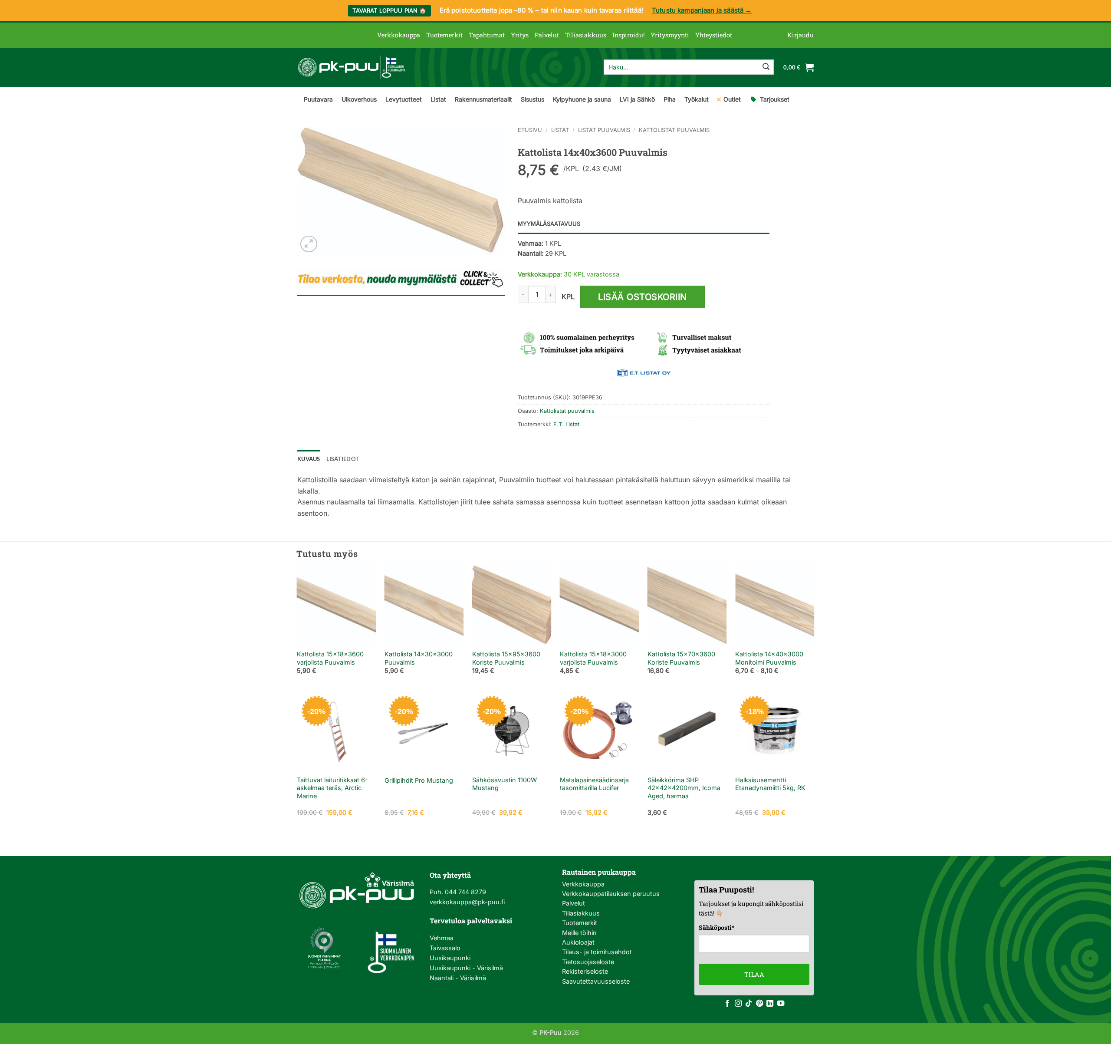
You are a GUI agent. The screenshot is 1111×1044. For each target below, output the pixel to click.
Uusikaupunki (450, 958)
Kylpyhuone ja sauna (582, 99)
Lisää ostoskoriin (642, 297)
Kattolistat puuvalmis (674, 130)
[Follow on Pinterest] (759, 1004)
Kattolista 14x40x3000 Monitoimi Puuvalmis (769, 658)
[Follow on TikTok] (748, 1004)
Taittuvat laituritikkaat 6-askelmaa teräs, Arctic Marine (332, 788)
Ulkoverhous (359, 99)
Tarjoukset (774, 99)
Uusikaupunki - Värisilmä (466, 968)
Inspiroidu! (628, 35)
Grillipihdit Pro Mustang (419, 780)
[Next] (813, 627)
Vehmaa (442, 938)
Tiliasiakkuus (585, 35)
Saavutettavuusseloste (596, 981)
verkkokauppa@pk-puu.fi (467, 902)
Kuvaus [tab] (308, 458)
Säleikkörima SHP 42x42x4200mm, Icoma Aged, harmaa (684, 788)
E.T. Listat (566, 424)
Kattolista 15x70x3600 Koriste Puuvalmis (681, 658)
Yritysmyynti (670, 35)
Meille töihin (579, 932)
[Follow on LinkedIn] (769, 1004)
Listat (438, 99)
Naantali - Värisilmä (458, 977)
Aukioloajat (578, 942)
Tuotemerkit (444, 35)
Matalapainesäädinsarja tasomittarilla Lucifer (594, 784)
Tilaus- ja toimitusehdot (597, 951)
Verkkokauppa (398, 35)
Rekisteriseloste (585, 971)
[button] (800, 35)
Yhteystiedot (713, 35)
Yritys (520, 35)
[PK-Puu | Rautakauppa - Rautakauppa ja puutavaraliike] (351, 67)
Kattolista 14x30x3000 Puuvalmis (419, 658)
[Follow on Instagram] (738, 1004)
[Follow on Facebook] (727, 1004)
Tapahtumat (487, 35)
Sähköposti (716, 927)
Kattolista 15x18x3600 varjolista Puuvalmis (330, 658)
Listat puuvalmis (604, 130)
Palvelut (547, 35)
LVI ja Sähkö (637, 99)
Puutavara (318, 99)
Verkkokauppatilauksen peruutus (611, 893)
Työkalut (696, 99)
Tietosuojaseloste (588, 961)
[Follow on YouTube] (780, 1004)
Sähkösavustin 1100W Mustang (504, 784)
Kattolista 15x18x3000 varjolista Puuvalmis (593, 658)
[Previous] (297, 627)
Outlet (732, 99)
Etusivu (530, 130)
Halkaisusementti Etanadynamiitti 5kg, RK (770, 784)
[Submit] (766, 67)
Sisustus (532, 99)
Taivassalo (445, 948)
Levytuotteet (403, 99)
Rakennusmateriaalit (483, 99)
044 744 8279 (464, 892)
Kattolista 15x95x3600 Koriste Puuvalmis (506, 658)
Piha (670, 99)
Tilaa (754, 974)
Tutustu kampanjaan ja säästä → (702, 10)
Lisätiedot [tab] (342, 458)
